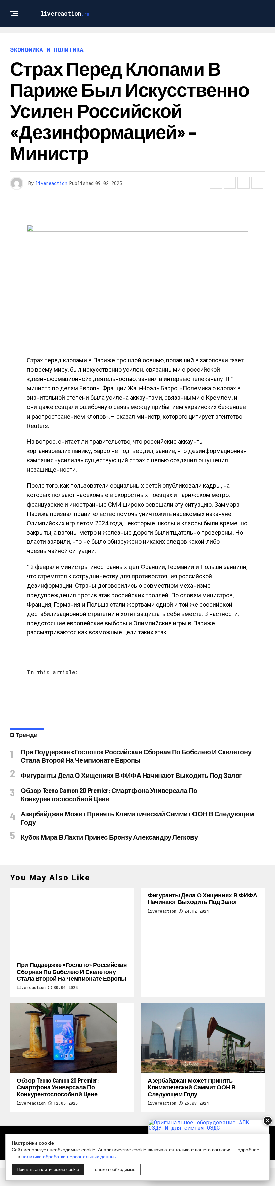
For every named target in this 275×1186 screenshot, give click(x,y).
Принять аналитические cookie (48, 1169)
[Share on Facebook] (216, 183)
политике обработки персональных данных (69, 1156)
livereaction (51, 183)
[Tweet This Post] (230, 183)
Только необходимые (114, 1169)
